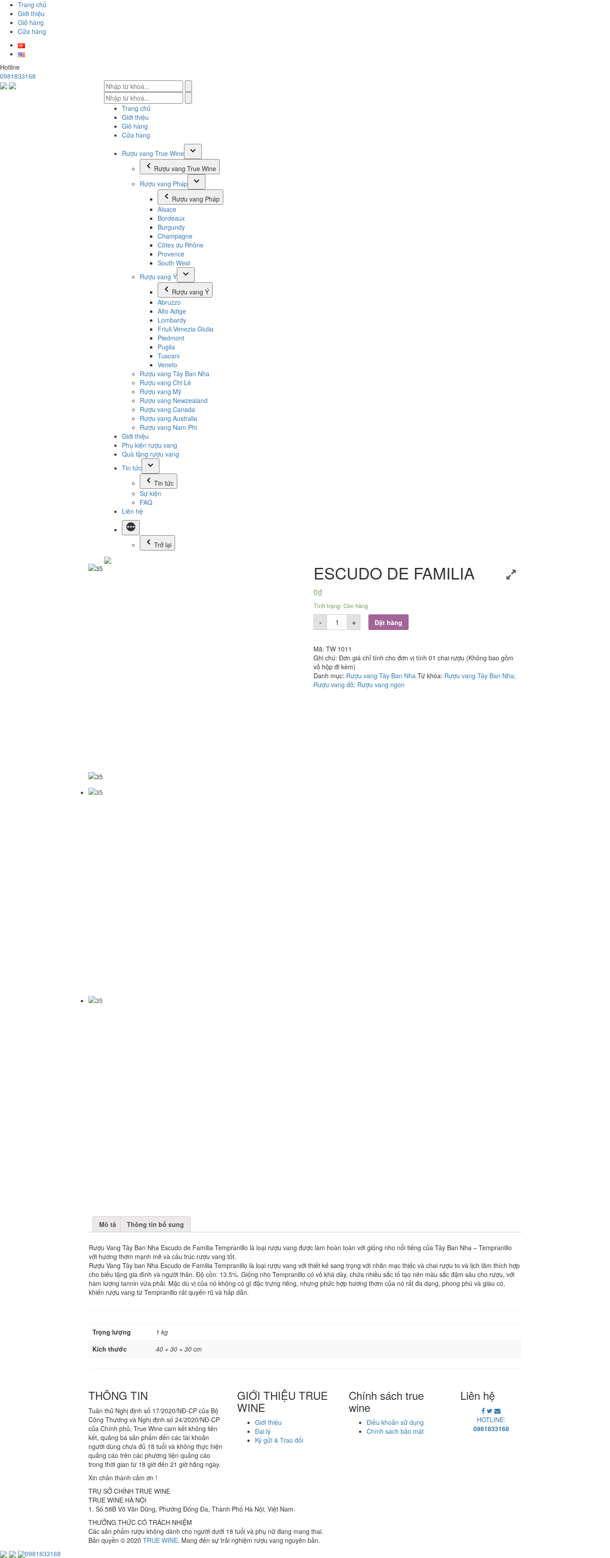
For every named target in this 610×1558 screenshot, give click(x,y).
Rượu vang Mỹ (160, 391)
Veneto (167, 364)
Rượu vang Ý (158, 276)
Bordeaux (171, 218)
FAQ (146, 502)
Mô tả (107, 1224)
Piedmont (171, 337)
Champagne (175, 235)
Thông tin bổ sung (155, 1224)
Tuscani (169, 355)
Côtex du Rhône (181, 244)
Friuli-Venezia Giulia (185, 328)
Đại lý (263, 1431)
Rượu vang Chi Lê (165, 382)
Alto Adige (172, 311)
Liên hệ (132, 511)
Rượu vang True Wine (153, 153)
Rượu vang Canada (167, 409)
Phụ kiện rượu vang (149, 445)
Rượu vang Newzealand (174, 400)
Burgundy (171, 227)
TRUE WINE (160, 1540)
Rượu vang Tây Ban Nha (174, 373)
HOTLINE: (491, 1424)
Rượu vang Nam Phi (168, 427)
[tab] (107, 1224)
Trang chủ (32, 4)
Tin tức (132, 467)
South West (174, 262)
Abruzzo (169, 302)
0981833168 (18, 75)
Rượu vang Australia (168, 418)
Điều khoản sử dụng (395, 1422)
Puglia (166, 346)
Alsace (167, 209)
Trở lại (162, 544)
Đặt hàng (388, 622)
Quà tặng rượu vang (150, 453)
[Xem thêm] (131, 527)
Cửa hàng (32, 31)
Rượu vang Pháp (164, 183)
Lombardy (172, 319)
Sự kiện (150, 493)
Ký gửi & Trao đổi (279, 1440)
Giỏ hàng (31, 22)
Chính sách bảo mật (395, 1431)
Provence (171, 253)
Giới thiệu (31, 13)
